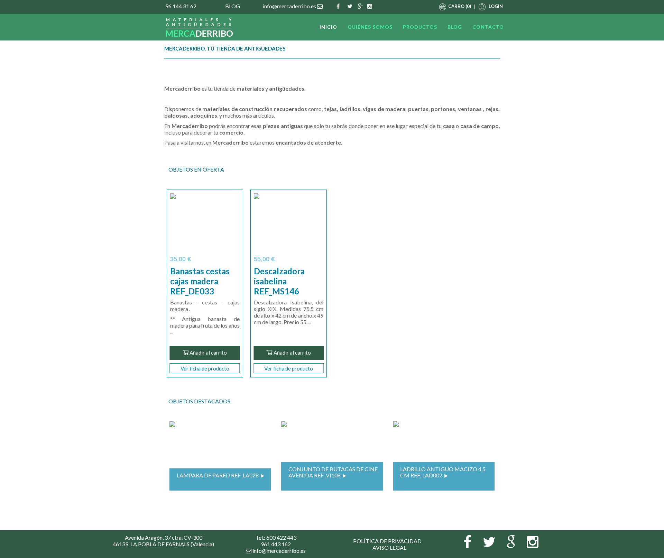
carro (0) (459, 6)
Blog (232, 6)
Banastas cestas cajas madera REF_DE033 (200, 281)
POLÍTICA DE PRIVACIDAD (387, 541)
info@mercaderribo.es (290, 6)
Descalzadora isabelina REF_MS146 (279, 281)
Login (496, 6)
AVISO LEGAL (389, 547)
